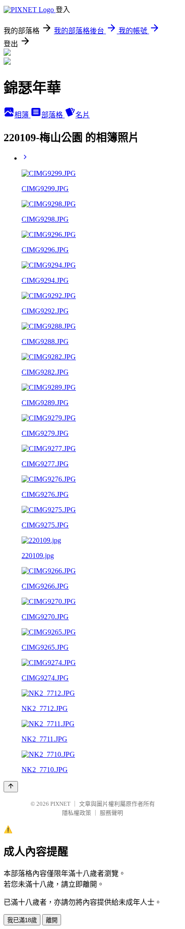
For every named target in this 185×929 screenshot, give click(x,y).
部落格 (53, 115)
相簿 (22, 115)
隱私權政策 (76, 812)
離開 (51, 920)
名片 (82, 115)
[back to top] (11, 786)
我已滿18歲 (22, 920)
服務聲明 (111, 812)
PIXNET (60, 803)
